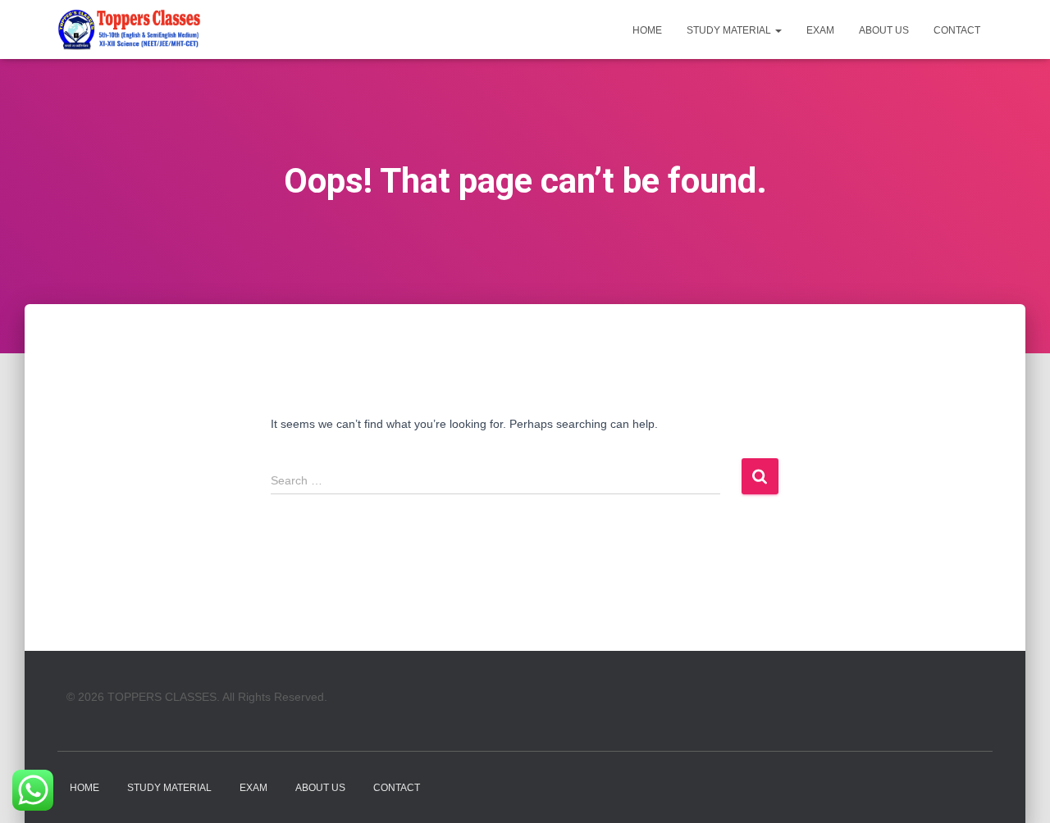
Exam (820, 30)
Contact (957, 30)
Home (647, 30)
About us (884, 30)
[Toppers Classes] (129, 29)
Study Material (730, 30)
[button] (778, 30)
